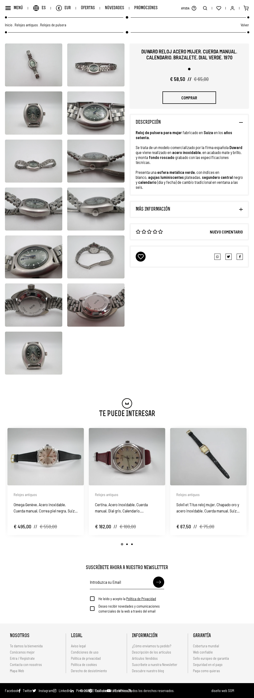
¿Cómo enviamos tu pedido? (151, 646)
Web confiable (203, 652)
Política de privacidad (86, 658)
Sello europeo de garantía (211, 658)
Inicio (8, 25)
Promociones (146, 8)
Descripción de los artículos (151, 652)
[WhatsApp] (217, 257)
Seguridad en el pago (207, 664)
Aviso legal (78, 646)
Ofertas (88, 8)
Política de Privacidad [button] (141, 598)
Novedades (114, 8)
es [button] (44, 8)
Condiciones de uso (84, 652)
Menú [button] (18, 8)
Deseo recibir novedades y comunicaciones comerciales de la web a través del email (129, 608)
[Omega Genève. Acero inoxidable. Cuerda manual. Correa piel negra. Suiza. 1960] (45, 456)
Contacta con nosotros (26, 664)
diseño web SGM (222, 690)
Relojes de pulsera (53, 25)
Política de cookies (84, 664)
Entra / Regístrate (22, 658)
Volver (245, 25)
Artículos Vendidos (145, 658)
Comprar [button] (189, 97)
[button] (194, 8)
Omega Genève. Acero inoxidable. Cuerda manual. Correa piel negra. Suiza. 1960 (46, 508)
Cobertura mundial (206, 646)
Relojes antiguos (26, 25)
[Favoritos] (219, 8)
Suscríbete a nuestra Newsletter (154, 664)
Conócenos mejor (22, 652)
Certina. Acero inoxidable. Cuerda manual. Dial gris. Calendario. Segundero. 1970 (121, 508)
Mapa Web (17, 670)
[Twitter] (240, 257)
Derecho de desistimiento (89, 670)
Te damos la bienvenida (26, 646)
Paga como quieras (206, 670)
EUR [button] (64, 8)
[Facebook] (228, 257)
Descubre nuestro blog (148, 670)
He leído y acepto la (127, 598)
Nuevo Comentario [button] (226, 231)
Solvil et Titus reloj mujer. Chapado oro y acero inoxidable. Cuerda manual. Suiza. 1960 (208, 508)
